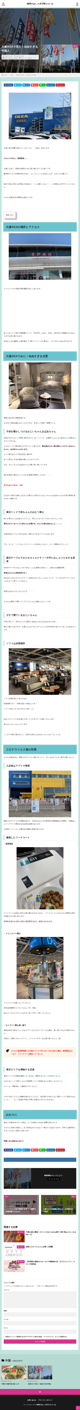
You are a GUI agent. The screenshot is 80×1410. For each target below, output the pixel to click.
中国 (5, 58)
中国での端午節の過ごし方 (10, 1384)
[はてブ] (26, 85)
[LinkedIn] (50, 85)
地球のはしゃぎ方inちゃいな (40, 4)
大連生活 (15, 58)
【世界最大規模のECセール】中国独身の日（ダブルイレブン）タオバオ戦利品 (50, 1262)
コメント (7, 1290)
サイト (6, 1328)
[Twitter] (18, 85)
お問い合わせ (31, 1400)
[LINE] (42, 85)
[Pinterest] (60, 85)
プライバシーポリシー (45, 1400)
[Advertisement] (40, 22)
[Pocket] (35, 85)
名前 (6, 1310)
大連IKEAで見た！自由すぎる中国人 (26, 75)
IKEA (22, 58)
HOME (5, 75)
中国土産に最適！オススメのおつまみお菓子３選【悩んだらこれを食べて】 (51, 1233)
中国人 (30, 58)
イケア (26, 58)
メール (6, 1319)
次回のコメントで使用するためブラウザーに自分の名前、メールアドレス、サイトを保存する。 (36, 1336)
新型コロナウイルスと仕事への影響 (39, 1247)
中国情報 (21, 1261)
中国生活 (9, 58)
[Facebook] (8, 85)
